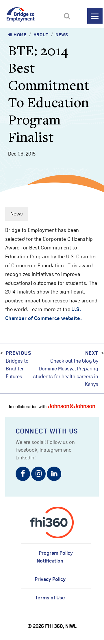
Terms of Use (50, 597)
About (41, 35)
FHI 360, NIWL (61, 626)
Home (20, 35)
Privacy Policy (50, 579)
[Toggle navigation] (95, 16)
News (61, 35)
